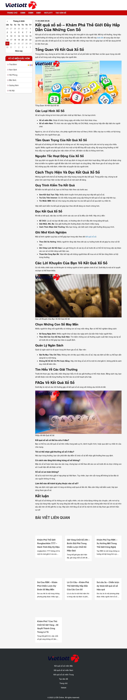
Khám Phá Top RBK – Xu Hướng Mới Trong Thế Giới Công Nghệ (107, 543)
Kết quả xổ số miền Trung (63, 674)
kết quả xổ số (91, 236)
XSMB (22, 12)
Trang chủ (12, 12)
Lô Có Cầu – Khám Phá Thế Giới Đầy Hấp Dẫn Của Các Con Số (78, 586)
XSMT (38, 12)
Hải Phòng (13, 75)
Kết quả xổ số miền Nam (63, 670)
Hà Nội (12, 90)
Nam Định (13, 69)
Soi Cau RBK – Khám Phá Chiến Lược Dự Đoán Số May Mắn (47, 586)
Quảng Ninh (14, 85)
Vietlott (48, 12)
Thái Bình (13, 64)
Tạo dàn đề (61, 12)
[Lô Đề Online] (19, 5)
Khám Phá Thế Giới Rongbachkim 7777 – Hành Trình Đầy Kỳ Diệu (48, 543)
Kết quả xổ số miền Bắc (63, 666)
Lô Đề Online (59, 697)
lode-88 (100, 37)
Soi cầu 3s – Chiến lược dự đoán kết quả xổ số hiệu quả (108, 586)
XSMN (30, 12)
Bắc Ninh (12, 80)
